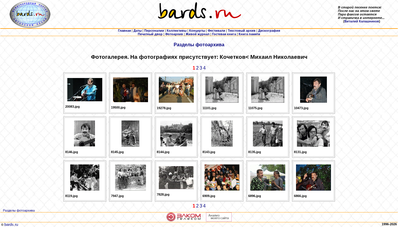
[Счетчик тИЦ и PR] (219, 220)
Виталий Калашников (361, 21)
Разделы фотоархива (199, 44)
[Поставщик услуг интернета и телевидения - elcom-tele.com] (183, 220)
